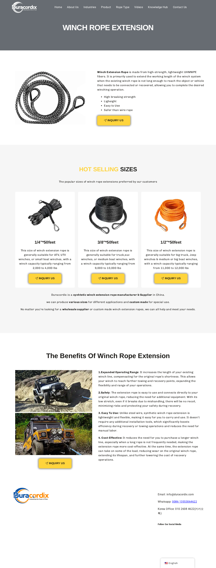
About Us (72, 7)
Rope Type (122, 7)
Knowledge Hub (158, 7)
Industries (90, 7)
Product (106, 7)
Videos (138, 7)
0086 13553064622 (184, 501)
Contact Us (180, 7)
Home (58, 7)
